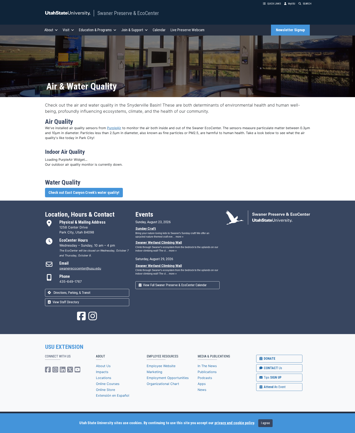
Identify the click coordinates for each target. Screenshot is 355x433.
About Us (103, 366)
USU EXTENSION (64, 347)
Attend (274, 387)
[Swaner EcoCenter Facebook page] (81, 318)
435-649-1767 (70, 281)
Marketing (154, 372)
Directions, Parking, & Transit (71, 293)
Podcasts (205, 378)
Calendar (159, 30)
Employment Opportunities (168, 378)
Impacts (102, 372)
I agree (265, 423)
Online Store (105, 390)
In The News (207, 366)
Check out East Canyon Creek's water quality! (83, 192)
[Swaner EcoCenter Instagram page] (92, 318)
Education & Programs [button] (95, 30)
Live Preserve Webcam (187, 30)
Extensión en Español (112, 395)
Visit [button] (66, 30)
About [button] (48, 30)
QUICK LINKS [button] (274, 3)
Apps (202, 384)
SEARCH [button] (307, 3)
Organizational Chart (163, 384)
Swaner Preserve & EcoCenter (128, 13)
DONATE (269, 359)
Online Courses (107, 384)
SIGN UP (272, 377)
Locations (103, 378)
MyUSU (291, 3)
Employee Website (161, 366)
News (202, 390)
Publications (207, 372)
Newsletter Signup (290, 30)
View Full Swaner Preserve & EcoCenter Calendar (174, 285)
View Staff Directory (65, 302)
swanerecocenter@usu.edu (80, 268)
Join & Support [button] (132, 30)
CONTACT (272, 368)
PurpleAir (114, 128)
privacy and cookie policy (234, 423)
